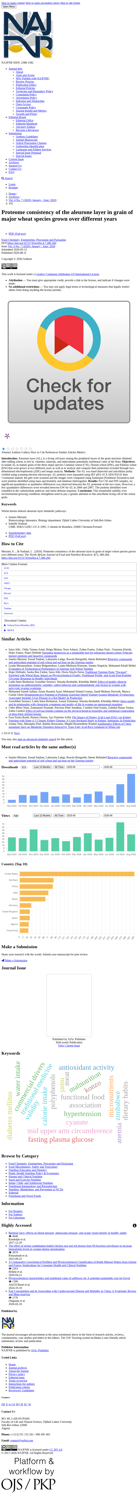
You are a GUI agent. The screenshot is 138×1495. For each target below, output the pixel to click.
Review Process (25, 81)
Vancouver (8, 613)
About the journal (19, 1371)
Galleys (25, 452)
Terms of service (18, 1380)
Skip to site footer (70, 2)
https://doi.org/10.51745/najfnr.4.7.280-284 (31, 243)
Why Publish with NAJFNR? (32, 78)
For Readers (15, 1211)
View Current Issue (69, 1045)
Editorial (13, 1192)
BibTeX (10, 630)
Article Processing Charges (31, 143)
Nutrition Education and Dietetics (28, 1170)
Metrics (81, 452)
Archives (14, 162)
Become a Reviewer (27, 130)
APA (6, 578)
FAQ (11, 172)
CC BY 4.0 (55, 1449)
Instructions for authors (22, 1383)
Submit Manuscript (26, 139)
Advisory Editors (25, 126)
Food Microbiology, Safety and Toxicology (33, 1166)
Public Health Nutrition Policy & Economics (34, 1173)
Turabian (7, 608)
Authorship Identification (30, 146)
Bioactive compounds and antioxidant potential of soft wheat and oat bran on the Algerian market (70, 661)
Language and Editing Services (33, 149)
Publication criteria (19, 1387)
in (10, 1404)
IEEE (6, 598)
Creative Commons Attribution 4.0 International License (67, 274)
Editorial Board (17, 117)
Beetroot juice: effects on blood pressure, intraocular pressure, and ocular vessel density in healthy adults (67, 1232)
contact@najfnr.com (21, 1440)
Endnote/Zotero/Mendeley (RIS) (21, 625)
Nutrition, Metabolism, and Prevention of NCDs (36, 1189)
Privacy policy (17, 1374)
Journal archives (18, 1367)
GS (13, 1404)
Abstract (6, 452)
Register (13, 187)
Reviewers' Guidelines (21, 1390)
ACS (6, 573)
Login (12, 184)
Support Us (15, 165)
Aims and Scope (25, 75)
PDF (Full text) (17, 233)
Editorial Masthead (26, 123)
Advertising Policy (26, 97)
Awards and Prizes (26, 113)
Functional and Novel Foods (25, 1195)
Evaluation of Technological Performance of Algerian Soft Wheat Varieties (51, 668)
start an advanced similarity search (37, 739)
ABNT (7, 583)
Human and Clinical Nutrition (25, 1176)
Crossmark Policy (26, 107)
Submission (15, 133)
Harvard (7, 593)
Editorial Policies (25, 88)
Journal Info (15, 68)
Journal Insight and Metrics (31, 110)
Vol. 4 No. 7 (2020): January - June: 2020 (33, 200)
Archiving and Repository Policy (34, 91)
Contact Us (15, 168)
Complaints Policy (26, 94)
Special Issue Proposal (28, 152)
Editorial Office (24, 120)
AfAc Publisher (40, 1350)
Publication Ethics (26, 84)
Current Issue (16, 159)
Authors (16, 452)
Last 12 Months (42, 767)
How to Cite (38, 452)
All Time (59, 767)
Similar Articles (67, 452)
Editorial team (16, 1377)
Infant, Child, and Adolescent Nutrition (31, 1183)
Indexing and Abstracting (30, 101)
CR (21, 1404)
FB (3, 1404)
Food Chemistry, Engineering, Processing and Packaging (33, 239)
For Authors (15, 1214)
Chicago (7, 588)
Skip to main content (13, 2)
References (51, 452)
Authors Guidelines (27, 136)
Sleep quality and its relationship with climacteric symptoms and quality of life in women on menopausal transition (72, 703)
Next (17, 733)
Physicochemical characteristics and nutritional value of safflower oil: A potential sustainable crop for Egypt (69, 1278)
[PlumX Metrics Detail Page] (7, 436)
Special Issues (24, 155)
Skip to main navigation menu (42, 2)
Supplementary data (20, 532)
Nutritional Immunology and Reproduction (33, 1186)
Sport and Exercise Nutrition (25, 1179)
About (19, 71)
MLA (6, 603)
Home (12, 193)
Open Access (23, 104)
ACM (6, 568)
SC (25, 1404)
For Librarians (17, 1217)
